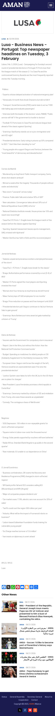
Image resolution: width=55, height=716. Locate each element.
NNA (21, 602)
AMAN (31, 704)
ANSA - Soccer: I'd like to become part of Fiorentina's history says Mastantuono (36, 645)
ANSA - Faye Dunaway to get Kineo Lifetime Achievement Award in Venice (34, 674)
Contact (34, 700)
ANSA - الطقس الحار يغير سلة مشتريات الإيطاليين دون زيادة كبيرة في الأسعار (36, 658)
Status (4, 697)
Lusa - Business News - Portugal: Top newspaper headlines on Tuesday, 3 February (26, 51)
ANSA (21, 625)
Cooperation (24, 700)
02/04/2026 (14, 39)
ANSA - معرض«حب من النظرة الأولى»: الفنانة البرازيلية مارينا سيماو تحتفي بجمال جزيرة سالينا (36, 631)
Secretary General (34, 697)
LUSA (4, 39)
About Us (48, 697)
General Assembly (17, 697)
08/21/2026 (30, 602)
